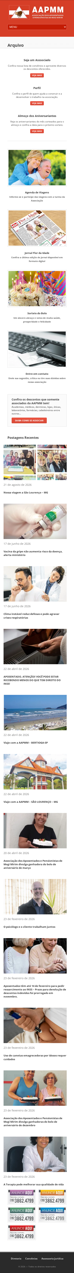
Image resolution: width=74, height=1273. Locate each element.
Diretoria (16, 1258)
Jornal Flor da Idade (37, 253)
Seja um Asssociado (37, 60)
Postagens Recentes (23, 437)
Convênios (31, 1258)
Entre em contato (37, 374)
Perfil (37, 88)
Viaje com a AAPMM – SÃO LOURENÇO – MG (31, 802)
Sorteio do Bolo (37, 313)
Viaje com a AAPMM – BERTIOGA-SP (26, 742)
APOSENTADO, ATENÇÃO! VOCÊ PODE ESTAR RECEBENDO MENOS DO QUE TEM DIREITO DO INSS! (32, 680)
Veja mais (37, 75)
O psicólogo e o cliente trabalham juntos (29, 927)
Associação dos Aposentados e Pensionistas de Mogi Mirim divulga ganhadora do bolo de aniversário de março (33, 864)
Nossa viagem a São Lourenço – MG (26, 492)
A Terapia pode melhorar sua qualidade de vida (34, 1184)
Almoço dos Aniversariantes (37, 116)
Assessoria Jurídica (52, 1258)
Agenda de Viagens (37, 192)
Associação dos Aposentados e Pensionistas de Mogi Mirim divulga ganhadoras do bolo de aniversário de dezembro (33, 1121)
